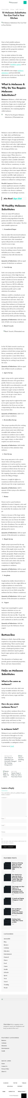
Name (3, 818)
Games (6, 966)
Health (17, 9)
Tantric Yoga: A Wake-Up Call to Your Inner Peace (16, 774)
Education (6, 951)
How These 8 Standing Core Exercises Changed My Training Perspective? (10, 760)
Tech (5, 978)
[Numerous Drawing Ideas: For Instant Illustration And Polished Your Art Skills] (7, 865)
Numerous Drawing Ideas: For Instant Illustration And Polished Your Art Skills (17, 866)
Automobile (7, 938)
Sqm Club (17, 198)
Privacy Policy (5, 1069)
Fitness (6, 960)
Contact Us (4, 1066)
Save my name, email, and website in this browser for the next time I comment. (13, 842)
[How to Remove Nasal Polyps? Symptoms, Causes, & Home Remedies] (7, 911)
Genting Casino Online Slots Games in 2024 (17, 920)
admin (7, 9)
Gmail (12, 746)
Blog (13, 871)
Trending (6, 984)
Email (3, 825)
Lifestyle (6, 972)
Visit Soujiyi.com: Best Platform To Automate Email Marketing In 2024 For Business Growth (18, 890)
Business (6, 945)
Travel (5, 981)
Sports (5, 975)
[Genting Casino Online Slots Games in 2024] (7, 922)
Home (3, 1063)
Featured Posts (10, 858)
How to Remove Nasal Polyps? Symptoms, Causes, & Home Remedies (17, 911)
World (5, 987)
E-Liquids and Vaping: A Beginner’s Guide (18, 899)
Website (3, 832)
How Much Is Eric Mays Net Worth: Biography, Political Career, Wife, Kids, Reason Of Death (17, 878)
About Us (3, 1071)
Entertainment (8, 954)
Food (5, 963)
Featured (6, 957)
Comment (4, 797)
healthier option (16, 64)
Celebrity (6, 948)
